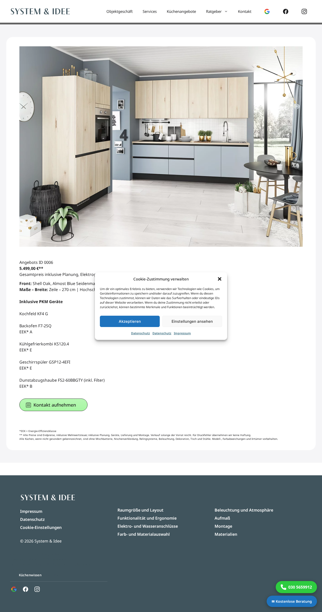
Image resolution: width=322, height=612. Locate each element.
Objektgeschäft (119, 11)
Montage (223, 526)
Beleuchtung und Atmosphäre (244, 510)
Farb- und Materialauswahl (143, 534)
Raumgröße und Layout (140, 510)
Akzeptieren (130, 321)
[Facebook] (285, 11)
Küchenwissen (30, 575)
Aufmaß (222, 518)
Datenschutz (140, 333)
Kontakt (244, 11)
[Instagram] (304, 11)
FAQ (13, 575)
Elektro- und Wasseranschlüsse (147, 526)
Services (150, 11)
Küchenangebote (181, 11)
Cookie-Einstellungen (41, 527)
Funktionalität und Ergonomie (147, 518)
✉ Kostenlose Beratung (292, 601)
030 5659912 (25, 564)
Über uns (51, 575)
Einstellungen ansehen (192, 321)
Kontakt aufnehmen (54, 405)
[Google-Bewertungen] (267, 11)
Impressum (182, 333)
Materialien (226, 534)
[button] (219, 278)
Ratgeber (214, 11)
